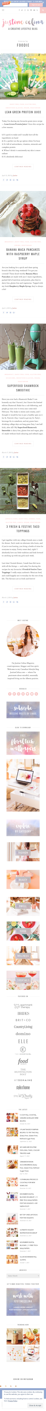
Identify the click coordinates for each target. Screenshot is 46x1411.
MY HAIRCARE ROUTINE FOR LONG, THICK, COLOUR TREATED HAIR (29, 1150)
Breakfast (9, 242)
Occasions (10, 378)
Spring (17, 245)
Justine (15, 175)
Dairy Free (14, 104)
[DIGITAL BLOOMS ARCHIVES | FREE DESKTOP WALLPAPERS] (31, 1354)
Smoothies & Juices (14, 108)
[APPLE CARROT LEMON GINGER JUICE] (31, 1336)
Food (22, 104)
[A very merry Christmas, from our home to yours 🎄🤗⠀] (16, 1386)
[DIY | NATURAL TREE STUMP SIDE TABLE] (15, 1336)
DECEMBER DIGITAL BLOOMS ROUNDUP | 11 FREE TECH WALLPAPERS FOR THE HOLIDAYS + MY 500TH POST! (29, 1200)
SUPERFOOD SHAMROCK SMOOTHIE (23, 387)
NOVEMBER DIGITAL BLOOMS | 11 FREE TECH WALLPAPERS (29, 1245)
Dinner (32, 519)
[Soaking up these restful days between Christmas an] (10, 1386)
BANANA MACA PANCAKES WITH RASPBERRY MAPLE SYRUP (23, 253)
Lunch (20, 522)
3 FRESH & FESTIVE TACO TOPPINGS (23, 528)
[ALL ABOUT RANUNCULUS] (15, 1354)
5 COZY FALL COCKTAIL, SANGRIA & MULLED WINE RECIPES (29, 1118)
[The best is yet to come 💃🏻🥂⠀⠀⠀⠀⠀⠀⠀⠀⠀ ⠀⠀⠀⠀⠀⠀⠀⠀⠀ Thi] (0, 1386)
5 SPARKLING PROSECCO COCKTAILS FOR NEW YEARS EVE (29, 1182)
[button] (23, 3)
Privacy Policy (12, 1401)
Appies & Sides (11, 519)
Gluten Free (30, 104)
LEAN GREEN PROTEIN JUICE (23, 112)
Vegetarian (35, 108)
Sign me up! (36, 5)
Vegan (26, 108)
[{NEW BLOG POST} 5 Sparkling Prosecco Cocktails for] (5, 1386)
